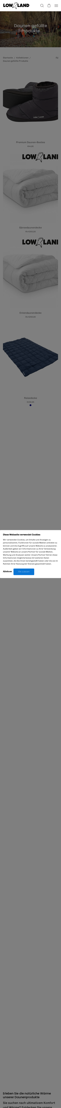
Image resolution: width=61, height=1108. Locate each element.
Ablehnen (7, 571)
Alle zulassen (24, 571)
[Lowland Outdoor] (16, 5)
